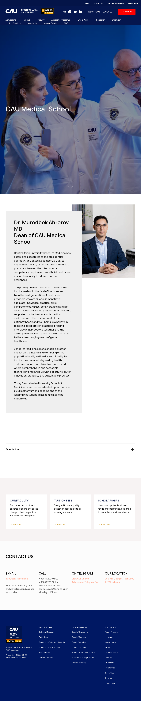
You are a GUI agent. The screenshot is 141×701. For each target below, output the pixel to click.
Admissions (11, 20)
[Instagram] (69, 11)
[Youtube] (75, 11)
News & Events (50, 23)
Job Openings (15, 23)
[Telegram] (64, 11)
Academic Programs (60, 20)
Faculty (41, 20)
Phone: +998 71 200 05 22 (99, 11)
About (27, 20)
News (87, 3)
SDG (66, 23)
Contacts (32, 23)
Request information (116, 3)
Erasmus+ (116, 20)
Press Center (133, 3)
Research (100, 20)
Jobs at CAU (98, 3)
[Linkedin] (80, 11)
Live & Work (83, 20)
